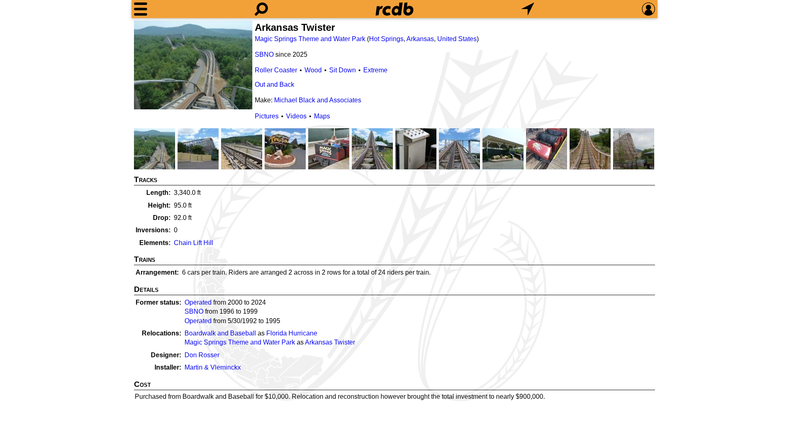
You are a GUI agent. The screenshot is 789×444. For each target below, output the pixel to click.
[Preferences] (648, 9)
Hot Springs (386, 38)
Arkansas (420, 38)
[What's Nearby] (527, 9)
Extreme (375, 70)
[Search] (261, 9)
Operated (198, 302)
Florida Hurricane (291, 333)
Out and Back (274, 84)
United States (457, 38)
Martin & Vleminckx (213, 367)
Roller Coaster (276, 70)
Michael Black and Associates (317, 100)
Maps (322, 116)
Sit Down (342, 70)
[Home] (394, 9)
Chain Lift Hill (193, 242)
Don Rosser (202, 355)
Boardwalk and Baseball (220, 333)
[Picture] (193, 65)
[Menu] (140, 9)
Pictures (267, 116)
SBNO (264, 54)
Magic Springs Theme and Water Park (310, 38)
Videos (296, 116)
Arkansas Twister (330, 342)
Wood (313, 70)
